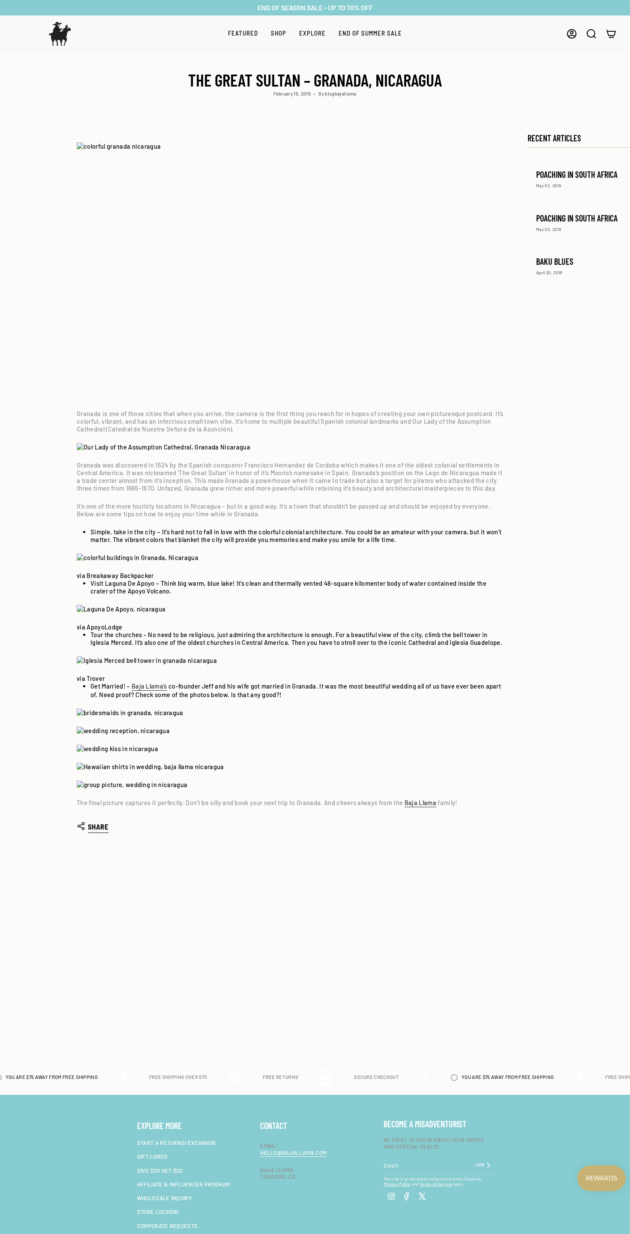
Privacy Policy (397, 1183)
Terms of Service (436, 1183)
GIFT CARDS (152, 1156)
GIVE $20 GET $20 (160, 1170)
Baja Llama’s (149, 686)
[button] (243, 34)
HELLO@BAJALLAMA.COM (293, 1152)
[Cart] (611, 34)
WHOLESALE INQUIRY (164, 1198)
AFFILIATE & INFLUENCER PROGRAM (183, 1184)
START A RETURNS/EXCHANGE (177, 1142)
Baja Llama (420, 802)
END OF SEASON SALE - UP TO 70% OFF (315, 7)
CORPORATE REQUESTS (167, 1225)
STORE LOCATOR (158, 1211)
